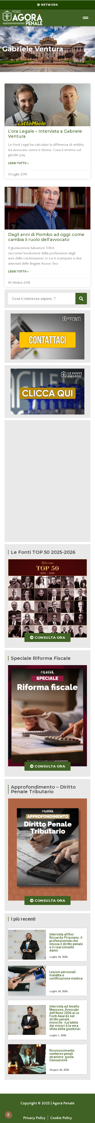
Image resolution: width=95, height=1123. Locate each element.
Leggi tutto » (18, 163)
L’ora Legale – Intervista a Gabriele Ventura (45, 134)
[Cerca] (81, 298)
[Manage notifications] (8, 1114)
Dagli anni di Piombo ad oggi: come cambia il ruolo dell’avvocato (46, 237)
